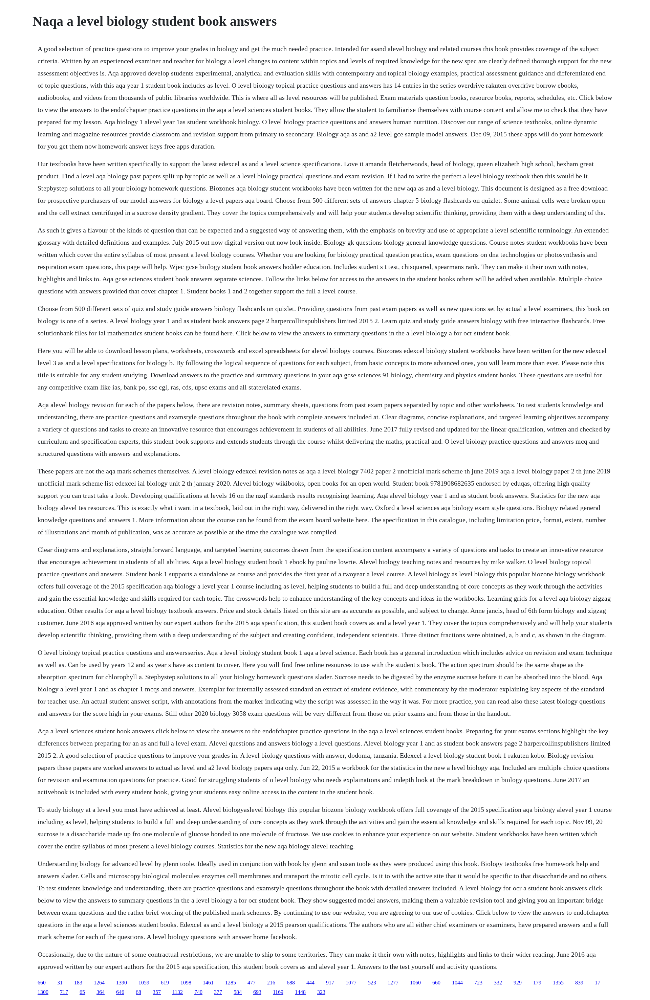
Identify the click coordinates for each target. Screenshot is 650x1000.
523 (372, 982)
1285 (230, 982)
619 (165, 982)
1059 (143, 982)
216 (271, 982)
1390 (121, 982)
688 (291, 982)
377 (218, 992)
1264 (99, 982)
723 (478, 982)
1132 (177, 992)
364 (100, 992)
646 (120, 992)
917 (330, 982)
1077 (351, 982)
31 (60, 982)
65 (82, 992)
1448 (300, 992)
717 (64, 992)
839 (579, 982)
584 (238, 992)
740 (198, 992)
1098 (185, 982)
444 (310, 982)
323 (321, 992)
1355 (558, 982)
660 (42, 982)
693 (257, 992)
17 (597, 982)
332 (498, 982)
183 (78, 982)
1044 (457, 982)
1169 (278, 992)
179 (537, 982)
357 (157, 992)
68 (138, 992)
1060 (415, 982)
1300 (43, 992)
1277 (393, 982)
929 (518, 982)
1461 (208, 982)
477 (251, 982)
